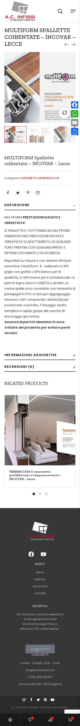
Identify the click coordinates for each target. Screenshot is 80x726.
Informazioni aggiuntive (30, 355)
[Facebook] (74, 104)
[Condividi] (74, 131)
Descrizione (17, 205)
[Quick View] (75, 426)
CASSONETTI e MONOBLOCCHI (39, 178)
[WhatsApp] (74, 113)
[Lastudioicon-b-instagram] (25, 701)
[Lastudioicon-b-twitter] (40, 701)
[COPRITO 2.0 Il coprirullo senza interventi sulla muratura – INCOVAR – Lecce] (66, 44)
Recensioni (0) (19, 366)
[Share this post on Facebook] (7, 192)
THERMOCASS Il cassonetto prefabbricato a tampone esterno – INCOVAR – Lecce (35, 475)
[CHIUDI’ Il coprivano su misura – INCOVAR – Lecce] (73, 44)
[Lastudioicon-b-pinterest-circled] (47, 701)
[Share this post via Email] (37, 192)
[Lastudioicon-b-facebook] (32, 701)
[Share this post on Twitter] (17, 192)
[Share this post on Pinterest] (27, 192)
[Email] (74, 122)
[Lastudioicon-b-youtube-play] (54, 701)
